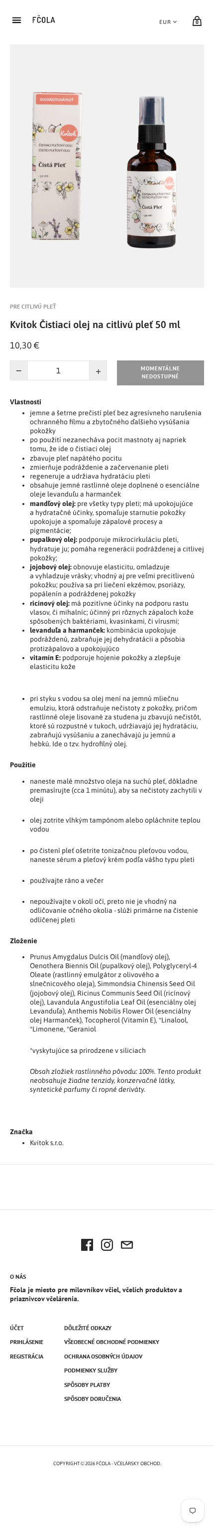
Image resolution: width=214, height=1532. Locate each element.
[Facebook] (87, 1246)
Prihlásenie (26, 1342)
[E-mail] (127, 1246)
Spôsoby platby (87, 1384)
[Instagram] (107, 1246)
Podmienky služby (90, 1370)
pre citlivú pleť (33, 306)
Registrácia (26, 1356)
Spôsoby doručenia (92, 1398)
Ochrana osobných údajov (103, 1356)
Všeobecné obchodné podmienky (111, 1342)
